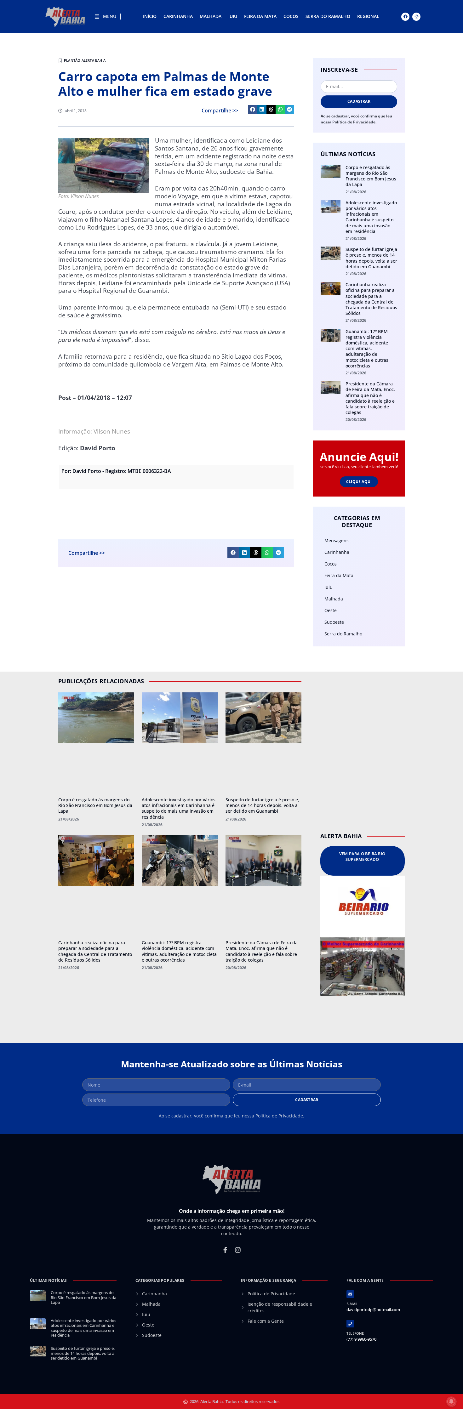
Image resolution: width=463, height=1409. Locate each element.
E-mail (352, 1303)
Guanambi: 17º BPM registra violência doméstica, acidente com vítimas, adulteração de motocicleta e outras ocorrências (367, 348)
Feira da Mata (260, 16)
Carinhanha (178, 16)
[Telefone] (350, 1323)
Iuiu (232, 16)
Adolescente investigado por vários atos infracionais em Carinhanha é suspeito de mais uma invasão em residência (371, 217)
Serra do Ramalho (328, 16)
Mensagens (336, 540)
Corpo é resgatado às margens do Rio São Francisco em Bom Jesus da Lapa (371, 176)
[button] (252, 109)
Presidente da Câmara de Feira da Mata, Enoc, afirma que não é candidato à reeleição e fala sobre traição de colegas (370, 398)
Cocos (291, 16)
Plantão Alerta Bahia (85, 60)
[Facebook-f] (225, 1250)
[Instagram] (416, 17)
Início (150, 16)
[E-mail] (350, 1294)
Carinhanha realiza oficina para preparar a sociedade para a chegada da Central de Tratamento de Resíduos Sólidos (371, 298)
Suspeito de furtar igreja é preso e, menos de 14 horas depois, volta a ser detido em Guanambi (371, 258)
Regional (368, 16)
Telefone (355, 1333)
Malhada (210, 16)
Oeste (330, 610)
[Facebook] (405, 17)
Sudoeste (334, 622)
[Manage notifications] (451, 1401)
